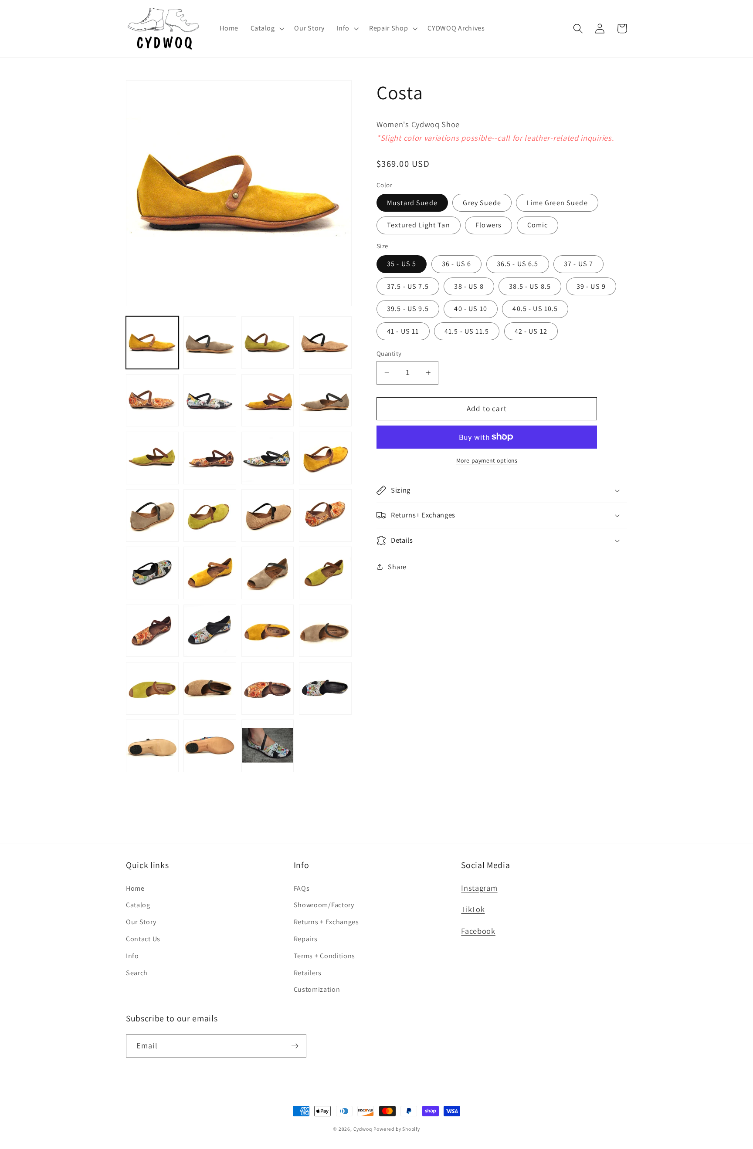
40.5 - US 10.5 (535, 308)
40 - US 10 (470, 308)
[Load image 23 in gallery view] (267, 631)
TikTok (473, 909)
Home (135, 888)
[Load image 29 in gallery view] (152, 746)
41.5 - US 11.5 (466, 331)
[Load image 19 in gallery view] (267, 573)
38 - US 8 (468, 286)
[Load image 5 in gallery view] (152, 400)
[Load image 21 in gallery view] (152, 631)
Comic (537, 225)
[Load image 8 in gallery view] (325, 400)
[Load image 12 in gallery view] (325, 458)
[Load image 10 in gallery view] (209, 458)
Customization (317, 989)
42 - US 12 (531, 331)
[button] (266, 28)
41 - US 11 (403, 331)
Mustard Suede (412, 202)
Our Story (141, 921)
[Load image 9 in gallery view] (152, 458)
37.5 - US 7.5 (408, 286)
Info (132, 955)
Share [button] (397, 566)
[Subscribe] (295, 1046)
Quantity (389, 353)
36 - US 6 (456, 263)
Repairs (306, 938)
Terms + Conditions (324, 955)
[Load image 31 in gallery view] (267, 746)
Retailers (308, 972)
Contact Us (143, 938)
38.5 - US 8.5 (530, 286)
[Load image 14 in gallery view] (209, 515)
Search (137, 972)
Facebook (478, 931)
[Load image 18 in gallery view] (209, 573)
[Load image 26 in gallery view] (209, 688)
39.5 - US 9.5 (408, 308)
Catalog (138, 904)
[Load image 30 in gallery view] (209, 746)
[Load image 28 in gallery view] (325, 688)
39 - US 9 (591, 286)
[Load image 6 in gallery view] (209, 400)
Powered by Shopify (396, 1128)
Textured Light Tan (418, 225)
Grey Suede (482, 202)
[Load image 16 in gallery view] (325, 515)
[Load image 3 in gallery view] (267, 342)
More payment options (487, 460)
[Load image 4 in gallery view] (325, 342)
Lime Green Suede (556, 202)
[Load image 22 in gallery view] (209, 631)
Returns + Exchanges (326, 921)
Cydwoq (362, 1128)
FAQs (302, 888)
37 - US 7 (578, 263)
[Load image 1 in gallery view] (152, 342)
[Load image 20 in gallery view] (325, 573)
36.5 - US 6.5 (518, 263)
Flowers (488, 225)
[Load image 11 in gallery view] (267, 458)
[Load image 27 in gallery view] (267, 688)
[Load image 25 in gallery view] (152, 688)
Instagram (479, 887)
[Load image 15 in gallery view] (267, 515)
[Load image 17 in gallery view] (152, 573)
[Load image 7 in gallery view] (267, 400)
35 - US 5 (401, 263)
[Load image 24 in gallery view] (325, 631)
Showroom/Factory (324, 904)
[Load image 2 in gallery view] (209, 342)
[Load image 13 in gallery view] (152, 515)
